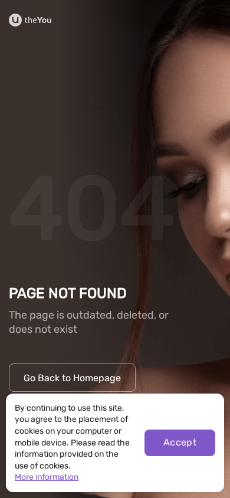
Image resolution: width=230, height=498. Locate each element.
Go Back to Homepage (72, 378)
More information (46, 477)
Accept (180, 442)
